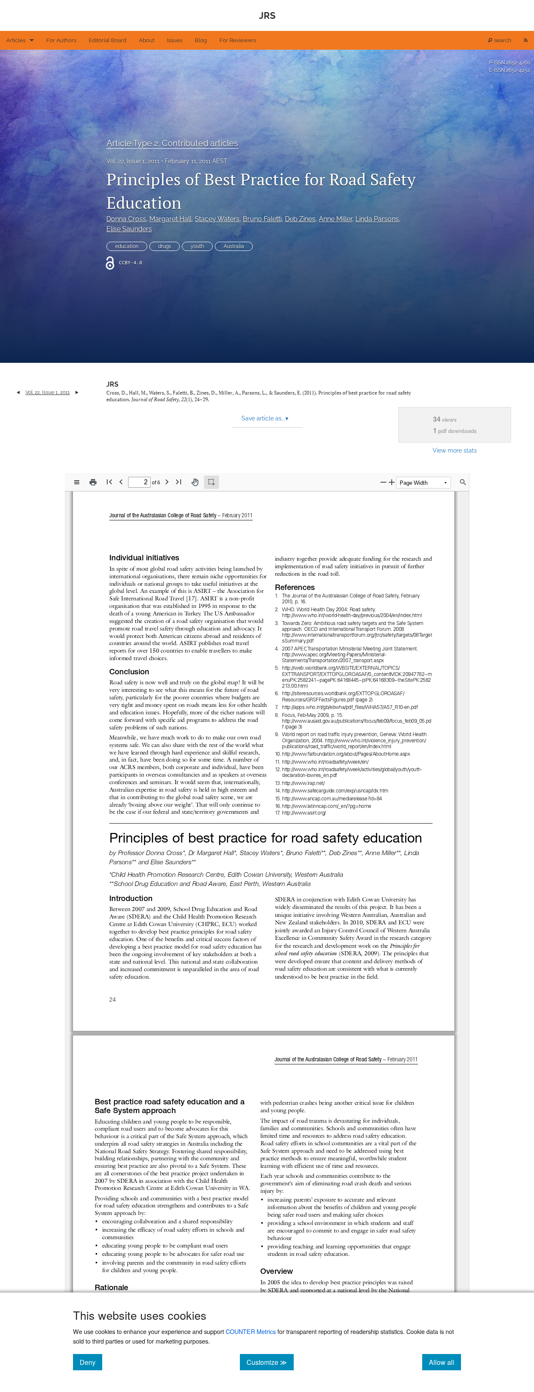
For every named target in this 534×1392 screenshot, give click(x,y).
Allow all (445, 1362)
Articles (15, 40)
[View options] (77, 482)
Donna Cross (126, 219)
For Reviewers (237, 40)
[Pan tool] (194, 482)
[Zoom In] (392, 482)
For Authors (61, 40)
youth (197, 246)
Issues (174, 40)
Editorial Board (107, 40)
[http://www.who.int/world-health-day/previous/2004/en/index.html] (352, 615)
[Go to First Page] (109, 481)
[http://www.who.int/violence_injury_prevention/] (376, 740)
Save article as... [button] (265, 418)
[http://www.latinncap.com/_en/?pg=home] (327, 806)
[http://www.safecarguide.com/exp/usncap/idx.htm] (335, 791)
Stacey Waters (217, 219)
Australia (234, 246)
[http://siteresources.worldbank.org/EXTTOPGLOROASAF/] (343, 693)
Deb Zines (300, 219)
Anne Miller (335, 219)
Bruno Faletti (262, 219)
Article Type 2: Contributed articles (172, 143)
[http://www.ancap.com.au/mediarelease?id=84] (333, 799)
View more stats (455, 450)
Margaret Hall (170, 219)
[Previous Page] (121, 481)
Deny (91, 1362)
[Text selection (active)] (211, 482)
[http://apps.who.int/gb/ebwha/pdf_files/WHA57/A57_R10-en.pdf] (350, 707)
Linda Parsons (377, 219)
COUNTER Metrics (251, 1331)
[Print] (93, 482)
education (127, 246)
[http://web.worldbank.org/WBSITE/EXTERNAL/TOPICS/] (341, 668)
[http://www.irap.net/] (304, 783)
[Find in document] (463, 482)
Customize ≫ (270, 1362)
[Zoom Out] (383, 482)
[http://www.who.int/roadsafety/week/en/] (325, 761)
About (146, 40)
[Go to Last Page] (179, 481)
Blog (201, 40)
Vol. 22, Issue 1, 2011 (132, 161)
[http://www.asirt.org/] (303, 813)
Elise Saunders (129, 229)
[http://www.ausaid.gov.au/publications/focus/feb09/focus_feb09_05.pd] (356, 721)
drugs (164, 246)
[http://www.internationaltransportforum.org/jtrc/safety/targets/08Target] (357, 635)
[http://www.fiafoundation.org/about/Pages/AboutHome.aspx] (346, 754)
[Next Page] (167, 481)
